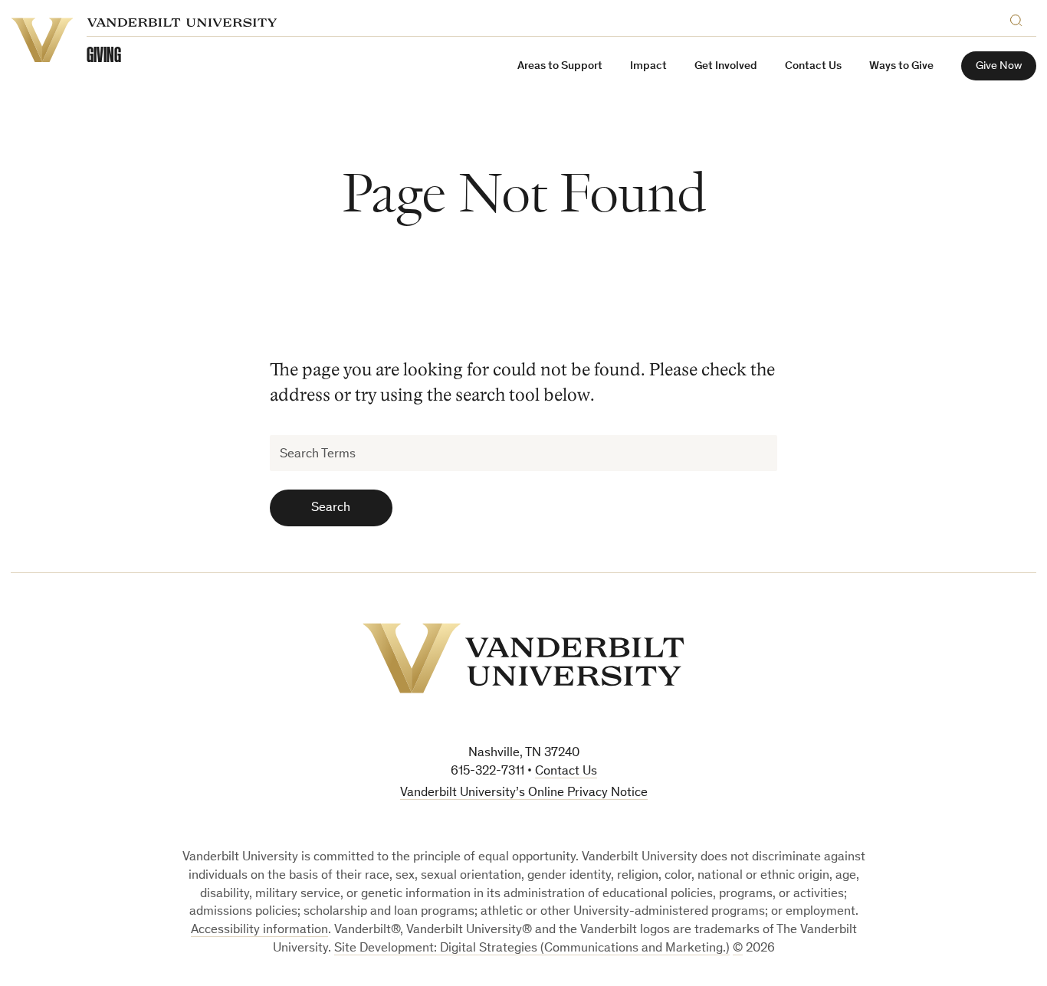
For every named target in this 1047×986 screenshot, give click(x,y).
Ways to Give (901, 66)
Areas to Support (559, 66)
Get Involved (725, 66)
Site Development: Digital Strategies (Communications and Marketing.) (532, 948)
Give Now (999, 66)
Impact (648, 66)
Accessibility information (259, 930)
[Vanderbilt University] (523, 658)
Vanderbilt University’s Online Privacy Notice (524, 793)
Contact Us (813, 66)
